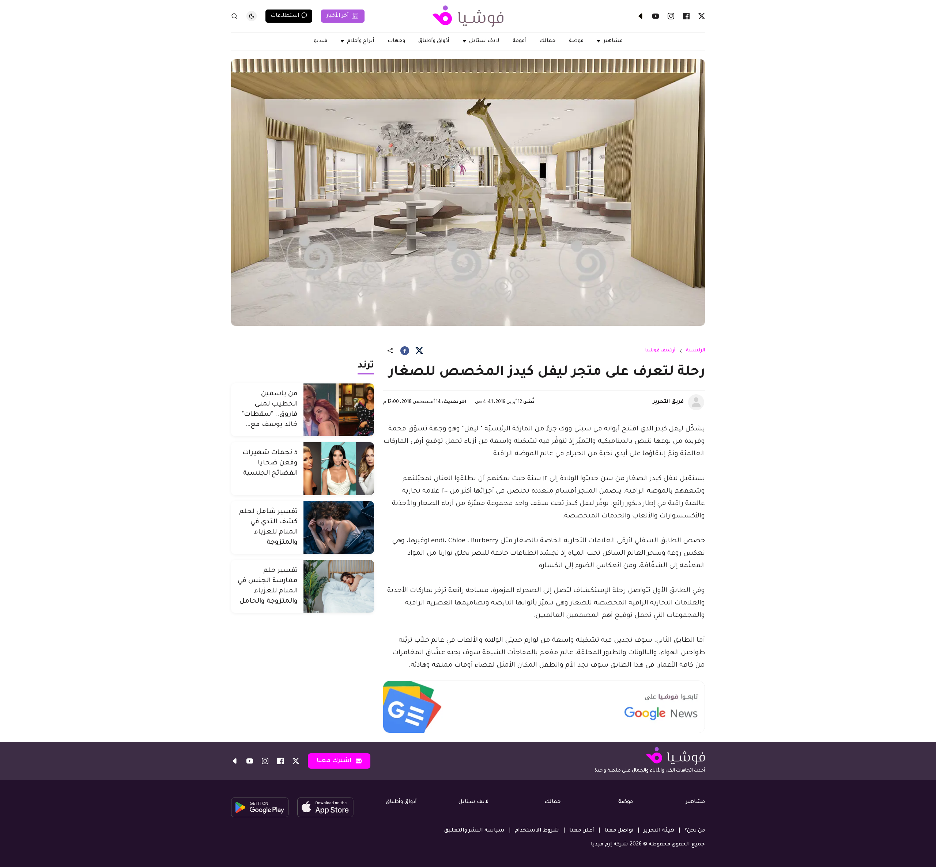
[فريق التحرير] (696, 402)
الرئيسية (695, 350)
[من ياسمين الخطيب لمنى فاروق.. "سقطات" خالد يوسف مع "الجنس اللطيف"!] (338, 409)
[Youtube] (655, 16)
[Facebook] (686, 16)
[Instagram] (671, 16)
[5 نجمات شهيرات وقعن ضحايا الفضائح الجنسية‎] (338, 468)
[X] (701, 16)
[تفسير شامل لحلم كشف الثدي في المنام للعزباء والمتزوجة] (338, 527)
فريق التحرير (668, 402)
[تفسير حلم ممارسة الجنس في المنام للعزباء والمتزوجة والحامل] (338, 586)
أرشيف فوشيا (660, 350)
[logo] (468, 16)
